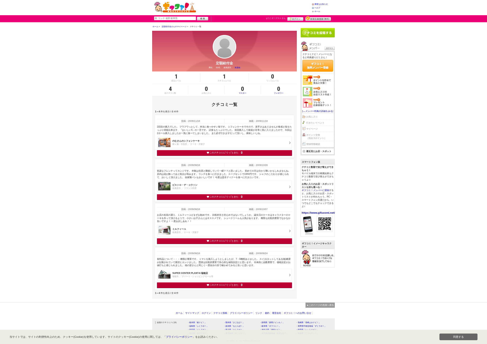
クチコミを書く (318, 32)
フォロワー (278, 90)
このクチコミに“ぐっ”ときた (225, 153)
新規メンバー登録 (318, 18)
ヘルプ (317, 8)
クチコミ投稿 (220, 313)
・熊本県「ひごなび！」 (234, 322)
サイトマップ (192, 313)
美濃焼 (237, 68)
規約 (267, 313)
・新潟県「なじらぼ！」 (234, 326)
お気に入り (312, 116)
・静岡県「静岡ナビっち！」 (272, 322)
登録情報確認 (313, 144)
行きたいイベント (315, 122)
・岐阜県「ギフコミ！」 (270, 326)
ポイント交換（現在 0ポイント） (316, 137)
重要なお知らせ (321, 4)
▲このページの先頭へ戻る (320, 305)
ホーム (317, 11)
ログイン (295, 18)
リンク (258, 313)
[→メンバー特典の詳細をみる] (317, 111)
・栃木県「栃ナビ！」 (196, 322)
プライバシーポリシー (241, 313)
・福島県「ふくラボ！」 (197, 326)
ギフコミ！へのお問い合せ (297, 313)
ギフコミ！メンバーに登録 (315, 190)
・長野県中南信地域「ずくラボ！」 (311, 326)
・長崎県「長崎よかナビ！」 (308, 322)
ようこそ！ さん (276, 18)
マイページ (312, 129)
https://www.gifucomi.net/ (318, 212)
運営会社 (276, 313)
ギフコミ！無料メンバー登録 (317, 65)
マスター (242, 90)
